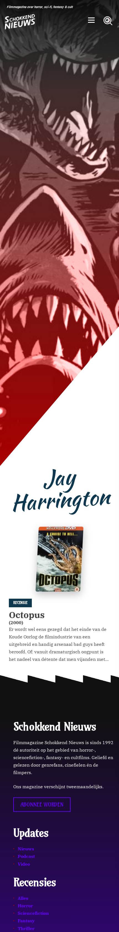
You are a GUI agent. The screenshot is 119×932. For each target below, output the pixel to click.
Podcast (26, 856)
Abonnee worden (41, 804)
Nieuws (26, 849)
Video (24, 864)
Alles (23, 898)
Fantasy (26, 920)
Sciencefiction (33, 913)
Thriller (26, 928)
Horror (25, 905)
